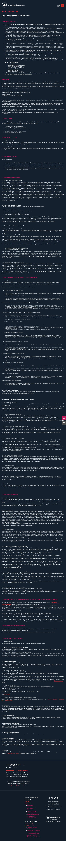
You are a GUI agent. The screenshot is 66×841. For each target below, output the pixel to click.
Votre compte (28, 803)
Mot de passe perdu (31, 817)
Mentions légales (12, 63)
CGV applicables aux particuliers (16, 67)
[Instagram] (49, 798)
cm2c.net (7, 694)
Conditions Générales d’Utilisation (16, 65)
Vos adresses (30, 813)
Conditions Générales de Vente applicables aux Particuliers (36, 72)
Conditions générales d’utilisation (32, 828)
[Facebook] (52, 798)
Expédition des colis (13, 70)
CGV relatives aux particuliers (34, 832)
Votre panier (30, 805)
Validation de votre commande (31, 807)
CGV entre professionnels (14, 68)
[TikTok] (55, 798)
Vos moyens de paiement (33, 814)
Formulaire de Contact (13, 753)
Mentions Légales (59, 24)
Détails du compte (31, 811)
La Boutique (28, 801)
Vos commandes (31, 809)
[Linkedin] (57, 798)
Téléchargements (31, 816)
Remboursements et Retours (15, 71)
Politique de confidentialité (15, 66)
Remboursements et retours (33, 836)
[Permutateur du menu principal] (62, 5)
